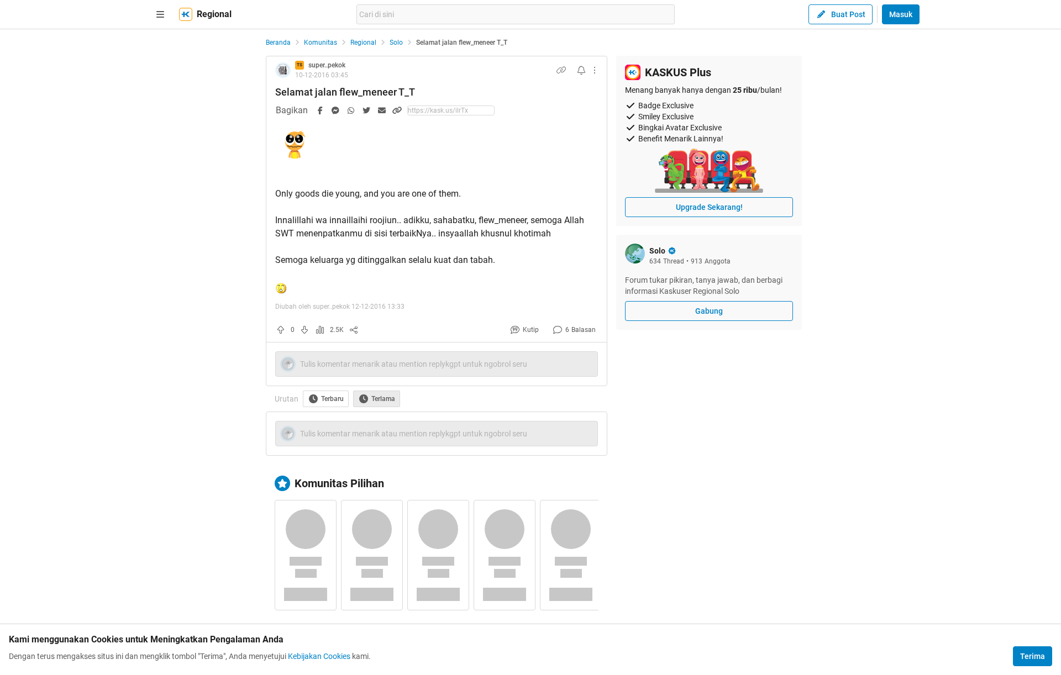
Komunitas (320, 42)
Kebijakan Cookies (319, 656)
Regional (363, 42)
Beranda (278, 42)
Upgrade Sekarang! (709, 207)
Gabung (709, 311)
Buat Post (848, 14)
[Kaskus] (185, 14)
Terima (1032, 656)
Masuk (900, 14)
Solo (396, 42)
